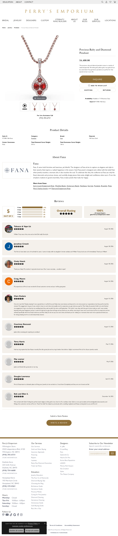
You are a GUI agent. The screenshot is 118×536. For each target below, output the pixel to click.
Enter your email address (99, 449)
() (44, 207)
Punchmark (63, 532)
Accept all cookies (32, 530)
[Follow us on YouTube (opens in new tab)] (7, 514)
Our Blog (84, 20)
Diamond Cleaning (37, 497)
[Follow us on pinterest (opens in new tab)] (3, 514)
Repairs (33, 457)
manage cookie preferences (22, 526)
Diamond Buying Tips (38, 480)
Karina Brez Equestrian (67, 460)
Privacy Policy (33, 523)
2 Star (19, 214)
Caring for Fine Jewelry (38, 494)
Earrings (90, 185)
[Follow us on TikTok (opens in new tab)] (11, 514)
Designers (31, 20)
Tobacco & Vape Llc (22, 226)
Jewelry (18, 20)
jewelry (10, 27)
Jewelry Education (37, 475)
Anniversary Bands (73, 185)
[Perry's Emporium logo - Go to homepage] (59, 10)
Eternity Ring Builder (59, 20)
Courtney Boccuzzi (22, 324)
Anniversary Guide (37, 503)
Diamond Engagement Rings (61, 188)
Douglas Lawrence (22, 376)
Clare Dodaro (20, 296)
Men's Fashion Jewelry (40, 188)
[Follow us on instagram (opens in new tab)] (21, 514)
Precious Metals (36, 491)
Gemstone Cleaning (37, 500)
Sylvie (62, 471)
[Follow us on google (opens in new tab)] (14, 514)
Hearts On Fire (65, 457)
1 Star (19, 217)
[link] (28, 2)
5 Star (19, 207)
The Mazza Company (67, 474)
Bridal (5, 20)
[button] (7, 2)
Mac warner (19, 359)
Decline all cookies (16, 530)
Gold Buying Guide (37, 505)
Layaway (34, 460)
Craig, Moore (19, 278)
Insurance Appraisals (37, 452)
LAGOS (62, 463)
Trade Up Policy (36, 466)
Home (4, 27)
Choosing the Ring (37, 483)
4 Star (19, 210)
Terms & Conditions (56, 525)
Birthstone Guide (37, 486)
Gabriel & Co (64, 454)
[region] (39, 66)
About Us (74, 20)
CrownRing (64, 449)
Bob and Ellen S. (21, 393)
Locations (110, 20)
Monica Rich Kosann (66, 466)
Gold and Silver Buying (38, 449)
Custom (45, 20)
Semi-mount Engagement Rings (43, 185)
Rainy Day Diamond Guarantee (41, 463)
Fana (61, 138)
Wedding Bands (60, 185)
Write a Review (59, 422)
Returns (107, 90)
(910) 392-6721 (45, 118)
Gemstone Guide (37, 489)
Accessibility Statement (72, 525)
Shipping (88, 90)
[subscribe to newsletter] (112, 453)
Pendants (16, 27)
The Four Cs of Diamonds (39, 478)
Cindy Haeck (19, 261)
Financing (34, 454)
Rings (110, 185)
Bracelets (104, 185)
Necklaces (83, 185)
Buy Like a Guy (36, 508)
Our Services (96, 20)
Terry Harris (19, 341)
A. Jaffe (62, 446)
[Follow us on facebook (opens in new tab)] (18, 514)
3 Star (19, 212)
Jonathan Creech (21, 243)
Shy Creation (64, 468)
